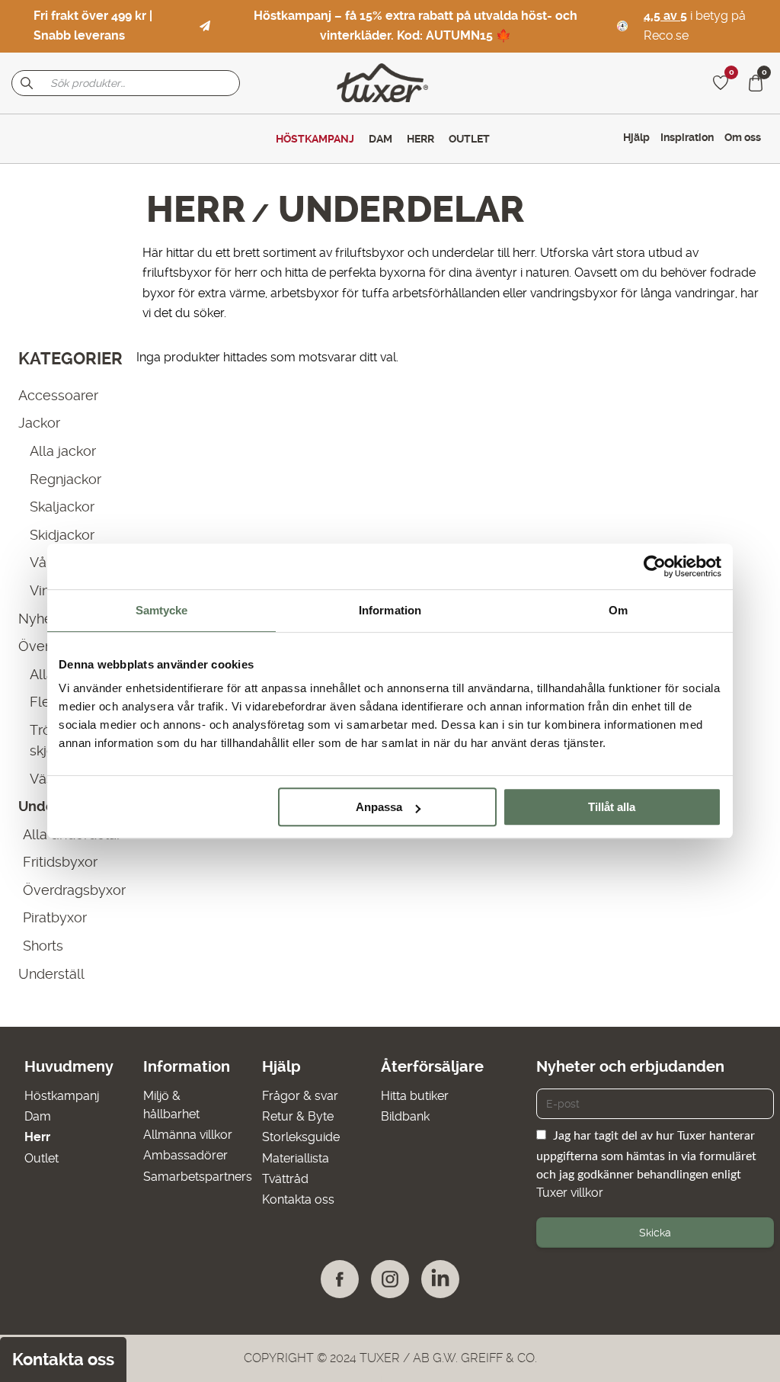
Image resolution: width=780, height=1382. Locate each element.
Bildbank (405, 1116)
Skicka (655, 1232)
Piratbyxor (55, 917)
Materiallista (295, 1158)
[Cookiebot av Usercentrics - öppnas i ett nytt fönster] (654, 566)
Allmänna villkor (187, 1134)
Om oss (742, 137)
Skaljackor (62, 507)
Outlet (41, 1158)
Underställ (51, 974)
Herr (196, 209)
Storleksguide (301, 1137)
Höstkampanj (61, 1096)
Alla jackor (63, 451)
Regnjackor (65, 479)
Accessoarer (58, 395)
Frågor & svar (300, 1096)
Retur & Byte (298, 1116)
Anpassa (379, 806)
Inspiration (687, 137)
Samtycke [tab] (162, 610)
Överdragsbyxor (74, 890)
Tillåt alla (611, 806)
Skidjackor (62, 535)
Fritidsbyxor (60, 862)
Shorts (43, 946)
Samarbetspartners (197, 1176)
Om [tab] (618, 610)
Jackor (39, 423)
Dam (37, 1116)
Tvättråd (285, 1179)
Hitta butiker (415, 1096)
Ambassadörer (185, 1155)
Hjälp (636, 137)
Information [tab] (390, 610)
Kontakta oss (298, 1199)
